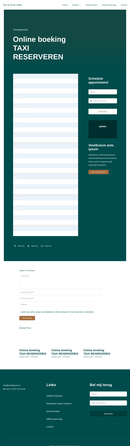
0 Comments (34, 357)
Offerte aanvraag (54, 419)
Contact (50, 426)
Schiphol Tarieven (54, 396)
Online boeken (53, 411)
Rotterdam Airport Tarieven (59, 403)
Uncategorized (20, 29)
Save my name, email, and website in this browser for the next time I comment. (57, 312)
